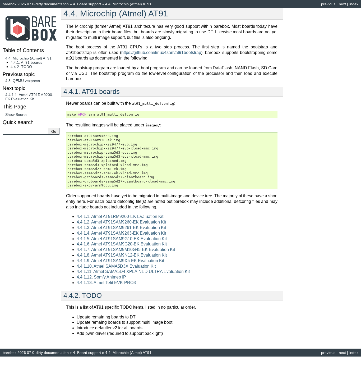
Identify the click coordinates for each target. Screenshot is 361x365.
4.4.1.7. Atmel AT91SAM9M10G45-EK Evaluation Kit (126, 249)
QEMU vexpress (22, 81)
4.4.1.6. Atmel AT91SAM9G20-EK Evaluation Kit (122, 244)
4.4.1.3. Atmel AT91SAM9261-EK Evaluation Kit (121, 227)
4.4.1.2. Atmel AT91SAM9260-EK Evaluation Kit (121, 222)
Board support (87, 4)
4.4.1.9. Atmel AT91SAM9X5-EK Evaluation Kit (120, 260)
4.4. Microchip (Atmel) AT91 (28, 58)
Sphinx (220, 361)
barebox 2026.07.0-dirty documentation (36, 4)
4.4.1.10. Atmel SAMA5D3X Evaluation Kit (116, 266)
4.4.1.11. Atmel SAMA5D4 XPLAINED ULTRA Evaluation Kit (133, 271)
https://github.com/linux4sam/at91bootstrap (161, 52)
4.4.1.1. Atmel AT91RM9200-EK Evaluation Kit (120, 216)
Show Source (16, 114)
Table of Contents (23, 50)
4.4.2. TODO (21, 67)
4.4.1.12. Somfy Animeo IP (101, 277)
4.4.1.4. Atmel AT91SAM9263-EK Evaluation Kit (121, 233)
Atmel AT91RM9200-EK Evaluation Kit (29, 97)
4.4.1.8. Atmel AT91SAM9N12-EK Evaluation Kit (122, 255)
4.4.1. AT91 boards (26, 62)
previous (328, 4)
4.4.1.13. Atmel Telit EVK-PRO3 (106, 282)
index (353, 4)
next (342, 4)
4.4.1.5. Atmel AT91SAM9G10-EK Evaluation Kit (122, 238)
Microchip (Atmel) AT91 (128, 4)
